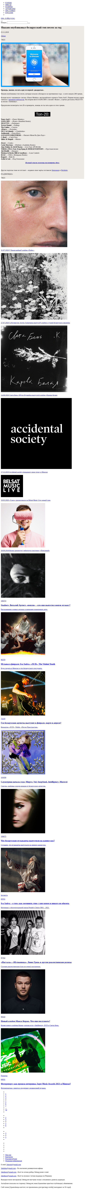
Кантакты (9, 1157)
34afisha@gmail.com (8, 1168)
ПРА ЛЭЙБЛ (10, 11)
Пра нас (8, 1155)
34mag (3, 36)
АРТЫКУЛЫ (10, 9)
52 (6, 1110)
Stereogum (55, 170)
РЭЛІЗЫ (8, 3)
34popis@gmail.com (13, 1165)
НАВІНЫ (9, 7)
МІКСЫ (8, 5)
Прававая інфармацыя (13, 1161)
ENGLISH (9, 13)
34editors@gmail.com (8, 1172)
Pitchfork (64, 170)
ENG (13, 18)
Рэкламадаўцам (11, 1159)
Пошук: (4, 22)
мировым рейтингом (16, 100)
